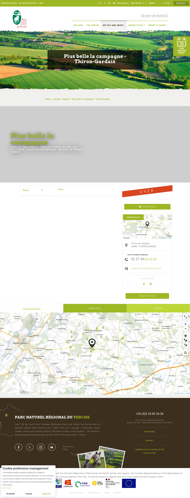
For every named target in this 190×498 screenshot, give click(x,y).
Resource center (9, 3)
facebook (18, 447)
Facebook (100, 3)
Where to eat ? (137, 25)
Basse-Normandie (68, 483)
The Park (78, 25)
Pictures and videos (68, 448)
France (112, 483)
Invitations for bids (28, 3)
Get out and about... (114, 25)
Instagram (109, 3)
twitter (29, 447)
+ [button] (186, 324)
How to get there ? (76, 493)
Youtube (114, 3)
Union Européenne (129, 483)
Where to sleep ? (157, 25)
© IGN (169, 238)
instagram (40, 447)
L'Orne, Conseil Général (82, 483)
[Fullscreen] (185, 317)
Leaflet (162, 238)
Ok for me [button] (46, 494)
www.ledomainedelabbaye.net (146, 268)
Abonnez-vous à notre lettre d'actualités (149, 451)
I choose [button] (28, 494)
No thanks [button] (10, 494)
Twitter (104, 3)
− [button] (186, 328)
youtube (52, 447)
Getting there (133, 217)
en (168, 3)
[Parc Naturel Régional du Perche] (19, 19)
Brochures (122, 3)
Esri (182, 393)
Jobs (41, 3)
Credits (107, 493)
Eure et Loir (98, 483)
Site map (117, 493)
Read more (7, 488)
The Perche (93, 25)
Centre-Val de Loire (58, 483)
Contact (181, 3)
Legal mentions (94, 493)
